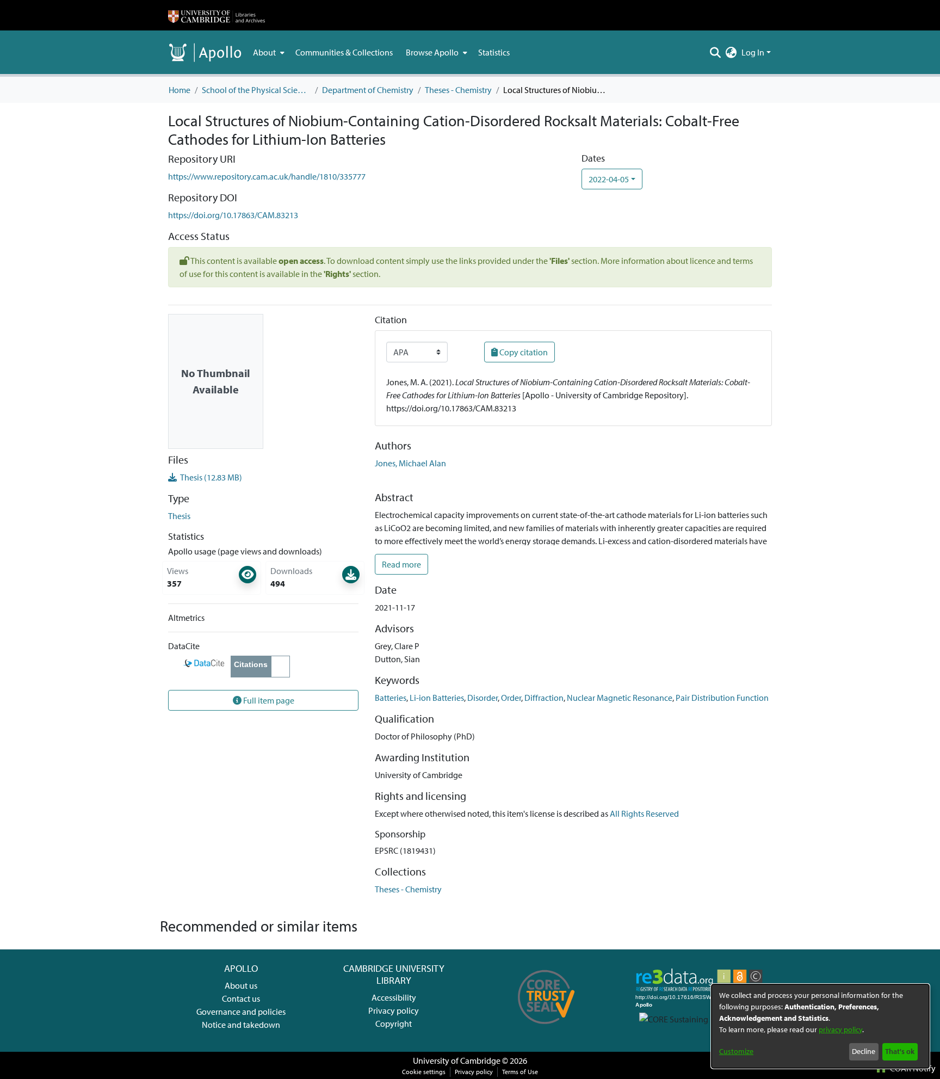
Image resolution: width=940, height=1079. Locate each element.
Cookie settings (424, 1072)
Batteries (390, 697)
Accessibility (394, 997)
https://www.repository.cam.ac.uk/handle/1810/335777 (267, 176)
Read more (401, 564)
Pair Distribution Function (722, 697)
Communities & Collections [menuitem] (344, 52)
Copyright (393, 1023)
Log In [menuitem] (752, 52)
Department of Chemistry (367, 89)
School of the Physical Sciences (256, 89)
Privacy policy (393, 1010)
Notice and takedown (241, 1024)
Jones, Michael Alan (410, 463)
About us (241, 985)
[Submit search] (715, 52)
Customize (736, 1051)
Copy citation (523, 352)
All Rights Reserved (644, 813)
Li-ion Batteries (437, 697)
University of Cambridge (456, 1060)
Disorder (482, 697)
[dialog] (820, 1026)
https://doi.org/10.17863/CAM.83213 (233, 214)
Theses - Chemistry (458, 89)
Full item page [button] (268, 700)
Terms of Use (520, 1072)
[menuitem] (268, 52)
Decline (863, 1051)
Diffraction (544, 697)
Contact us (241, 998)
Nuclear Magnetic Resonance (619, 697)
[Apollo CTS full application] (546, 1027)
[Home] (216, 15)
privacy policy (840, 1029)
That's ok (899, 1051)
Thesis (179, 515)
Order (511, 697)
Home (179, 89)
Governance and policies (241, 1011)
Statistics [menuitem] (494, 52)
